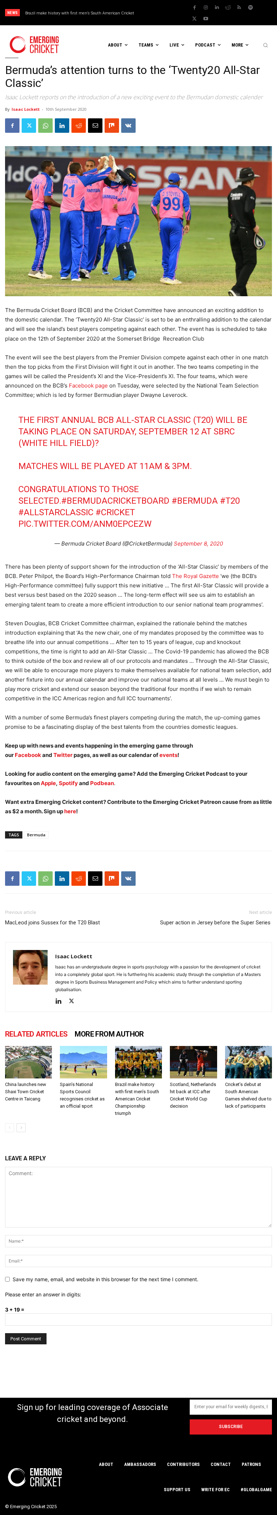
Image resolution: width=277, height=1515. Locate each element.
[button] (265, 45)
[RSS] (239, 7)
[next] (175, 12)
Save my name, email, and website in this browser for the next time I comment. (105, 1279)
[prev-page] (9, 1127)
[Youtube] (205, 18)
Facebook (28, 755)
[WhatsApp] (45, 125)
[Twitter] (194, 18)
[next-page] (21, 1127)
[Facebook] (194, 7)
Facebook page (88, 385)
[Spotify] (250, 7)
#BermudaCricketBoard (115, 501)
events (168, 755)
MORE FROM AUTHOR (109, 1034)
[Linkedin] (216, 7)
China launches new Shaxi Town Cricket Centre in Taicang (25, 1092)
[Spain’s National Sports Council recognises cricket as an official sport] (83, 1062)
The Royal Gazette (195, 576)
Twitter (62, 755)
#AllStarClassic (55, 512)
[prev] (163, 12)
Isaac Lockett (26, 109)
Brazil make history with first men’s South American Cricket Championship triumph (137, 1099)
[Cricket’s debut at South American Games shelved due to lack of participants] (248, 1062)
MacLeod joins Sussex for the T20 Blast (52, 922)
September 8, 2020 (198, 543)
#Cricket (115, 512)
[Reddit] (228, 7)
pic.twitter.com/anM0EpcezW (84, 524)
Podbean (102, 783)
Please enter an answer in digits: (43, 1294)
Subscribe (231, 1426)
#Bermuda (195, 501)
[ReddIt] (78, 125)
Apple (48, 783)
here (70, 811)
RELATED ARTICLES (36, 1034)
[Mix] (112, 125)
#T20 (230, 501)
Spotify (69, 783)
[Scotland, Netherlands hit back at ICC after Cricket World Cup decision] (193, 1062)
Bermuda (36, 834)
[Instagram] (205, 7)
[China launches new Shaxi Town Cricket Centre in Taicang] (28, 1062)
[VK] (128, 125)
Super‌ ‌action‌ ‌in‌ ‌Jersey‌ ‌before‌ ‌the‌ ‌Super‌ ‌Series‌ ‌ (216, 922)
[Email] (95, 125)
